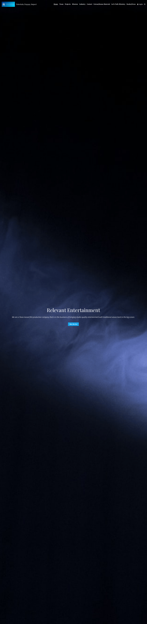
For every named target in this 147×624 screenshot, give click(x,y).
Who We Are (73, 324)
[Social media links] (144, 4)
